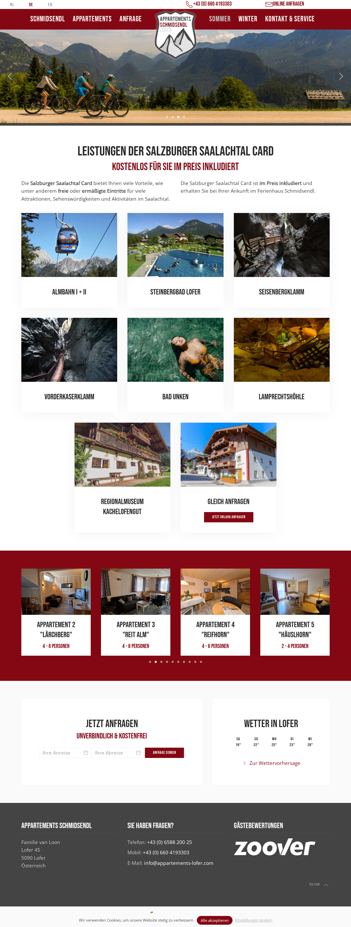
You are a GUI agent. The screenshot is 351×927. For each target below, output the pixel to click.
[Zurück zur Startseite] (175, 34)
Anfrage (130, 19)
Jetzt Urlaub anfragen (228, 517)
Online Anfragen (288, 4)
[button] (10, 76)
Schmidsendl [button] (47, 19)
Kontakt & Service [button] (290, 19)
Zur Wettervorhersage (275, 763)
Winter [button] (247, 19)
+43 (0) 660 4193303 (166, 852)
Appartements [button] (92, 19)
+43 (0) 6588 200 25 (169, 842)
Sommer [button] (220, 19)
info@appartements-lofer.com (179, 863)
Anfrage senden (164, 752)
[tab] (167, 117)
